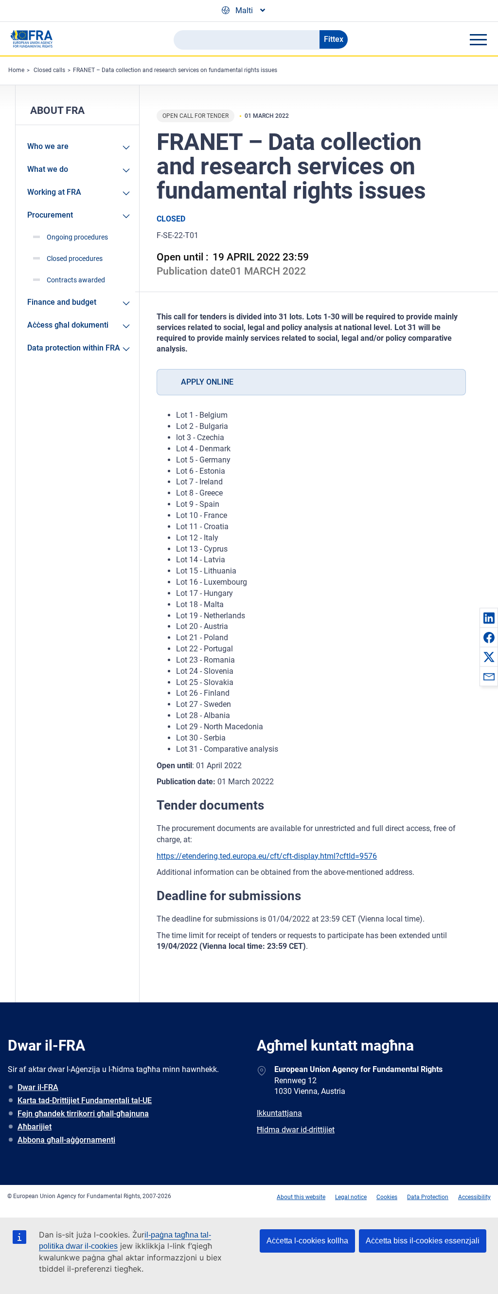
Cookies (386, 1197)
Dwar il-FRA (38, 1087)
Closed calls (49, 70)
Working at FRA (54, 192)
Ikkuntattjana (279, 1113)
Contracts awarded (76, 280)
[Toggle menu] (478, 39)
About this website (301, 1197)
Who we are (48, 146)
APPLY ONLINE (207, 382)
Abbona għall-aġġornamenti (66, 1140)
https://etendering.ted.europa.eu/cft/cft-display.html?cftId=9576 (267, 856)
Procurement (50, 215)
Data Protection (427, 1197)
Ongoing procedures (77, 237)
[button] (489, 618)
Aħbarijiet (35, 1126)
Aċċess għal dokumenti (67, 325)
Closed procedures (75, 258)
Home (16, 70)
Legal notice (351, 1197)
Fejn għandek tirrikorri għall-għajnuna (83, 1113)
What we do (47, 169)
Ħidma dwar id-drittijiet (296, 1129)
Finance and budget (61, 302)
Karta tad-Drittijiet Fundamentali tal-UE (85, 1100)
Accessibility (474, 1197)
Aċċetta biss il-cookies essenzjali (423, 1241)
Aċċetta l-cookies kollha (307, 1241)
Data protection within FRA (73, 347)
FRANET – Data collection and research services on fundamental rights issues (175, 70)
